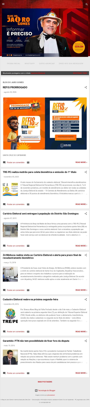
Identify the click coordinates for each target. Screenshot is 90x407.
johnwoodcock (51, 395)
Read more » (81, 162)
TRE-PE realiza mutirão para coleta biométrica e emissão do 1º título (39, 172)
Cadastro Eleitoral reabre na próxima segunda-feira (30, 299)
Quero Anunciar (47, 64)
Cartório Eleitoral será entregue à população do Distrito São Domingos (41, 213)
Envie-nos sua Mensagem (71, 64)
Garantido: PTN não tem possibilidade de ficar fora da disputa (36, 340)
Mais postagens (45, 382)
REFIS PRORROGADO (15, 87)
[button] (85, 88)
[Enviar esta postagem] (28, 163)
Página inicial (13, 64)
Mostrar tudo (80, 73)
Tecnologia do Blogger (46, 390)
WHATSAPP (30, 64)
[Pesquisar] (86, 4)
